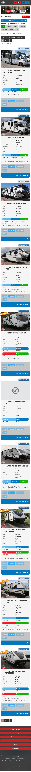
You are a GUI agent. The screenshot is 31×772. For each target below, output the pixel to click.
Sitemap (24, 758)
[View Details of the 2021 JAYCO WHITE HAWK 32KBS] (15, 454)
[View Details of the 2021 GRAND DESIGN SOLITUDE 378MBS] (15, 256)
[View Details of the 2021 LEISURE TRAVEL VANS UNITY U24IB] (15, 59)
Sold (17, 29)
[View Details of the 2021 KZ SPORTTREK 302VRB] (15, 321)
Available (8, 26)
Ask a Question (15, 737)
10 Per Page (20, 37)
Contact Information (15, 729)
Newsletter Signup (15, 733)
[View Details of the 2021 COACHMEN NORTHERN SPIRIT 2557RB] (15, 660)
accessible (12, 762)
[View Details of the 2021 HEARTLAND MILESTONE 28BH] (15, 390)
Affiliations (15, 748)
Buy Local (15, 756)
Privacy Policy (8, 758)
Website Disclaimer (16, 758)
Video (19, 33)
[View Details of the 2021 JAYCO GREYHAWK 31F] (15, 126)
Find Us (15, 741)
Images (13, 33)
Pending (11, 29)
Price (7, 33)
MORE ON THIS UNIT (21, 109)
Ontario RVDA (19, 755)
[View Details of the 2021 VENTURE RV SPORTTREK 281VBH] (15, 589)
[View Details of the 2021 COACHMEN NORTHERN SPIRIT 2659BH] (15, 518)
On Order (4, 29)
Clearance (22, 26)
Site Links (15, 744)
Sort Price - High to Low (8, 37)
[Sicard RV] (3, 2)
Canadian (13, 755)
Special (15, 26)
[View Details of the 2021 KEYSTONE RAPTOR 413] (15, 192)
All (3, 26)
